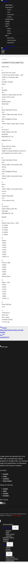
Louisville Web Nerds (16, 515)
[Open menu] (3, 52)
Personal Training (9, 19)
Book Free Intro (10, 46)
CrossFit (9, 9)
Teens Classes (10, 14)
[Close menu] (0, 521)
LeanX (8, 12)
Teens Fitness (7, 481)
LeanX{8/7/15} (4, 336)
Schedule (7, 21)
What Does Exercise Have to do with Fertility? (11, 330)
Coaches (9, 33)
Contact (9, 28)
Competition (4, 59)
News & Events (10, 37)
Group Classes (7, 527)
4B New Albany (10, 42)
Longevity (9, 16)
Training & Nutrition (11, 40)
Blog (4, 554)
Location (7, 23)
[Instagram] (3, 503)
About (5, 491)
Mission (9, 30)
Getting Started (8, 5)
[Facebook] (1, 503)
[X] (5, 503)
